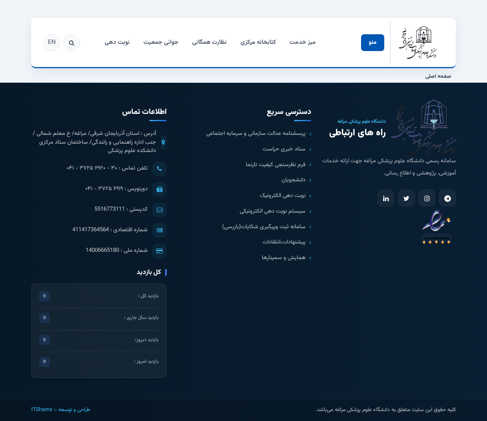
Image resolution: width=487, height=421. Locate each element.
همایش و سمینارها (284, 258)
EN (52, 42)
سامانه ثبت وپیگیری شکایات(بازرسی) (264, 227)
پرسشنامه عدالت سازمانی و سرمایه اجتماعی (256, 134)
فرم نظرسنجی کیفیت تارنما (276, 165)
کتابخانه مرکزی (258, 42)
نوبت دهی (117, 42)
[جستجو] (71, 42)
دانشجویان (294, 180)
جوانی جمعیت (160, 42)
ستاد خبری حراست (284, 149)
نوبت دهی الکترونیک (283, 196)
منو (373, 42)
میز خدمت (303, 42)
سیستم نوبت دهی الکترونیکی (273, 211)
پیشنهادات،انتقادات (284, 242)
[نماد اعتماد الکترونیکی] (436, 226)
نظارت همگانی (209, 42)
